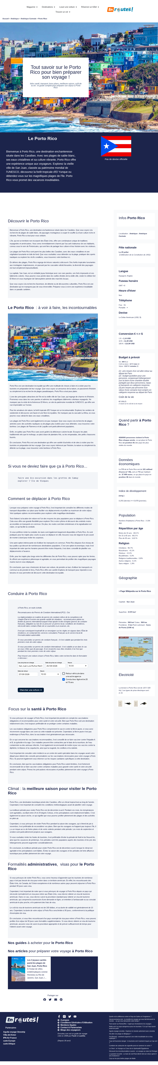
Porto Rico (42, 19)
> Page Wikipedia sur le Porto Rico (135, 591)
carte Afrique (9, 1044)
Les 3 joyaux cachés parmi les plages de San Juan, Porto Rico (37, 963)
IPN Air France (10, 1038)
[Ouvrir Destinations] (54, 7)
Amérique (15, 19)
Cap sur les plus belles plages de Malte (122, 1058)
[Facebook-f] (59, 1016)
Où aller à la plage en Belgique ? (120, 1034)
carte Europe (9, 1041)
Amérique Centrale (28, 19)
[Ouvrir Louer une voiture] (76, 7)
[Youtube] (75, 1016)
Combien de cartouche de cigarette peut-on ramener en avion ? (130, 1046)
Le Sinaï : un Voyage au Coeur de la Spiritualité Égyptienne (129, 1048)
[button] (44, 999)
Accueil (5, 19)
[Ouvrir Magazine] (37, 7)
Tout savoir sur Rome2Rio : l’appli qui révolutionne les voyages (130, 1024)
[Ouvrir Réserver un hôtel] (98, 7)
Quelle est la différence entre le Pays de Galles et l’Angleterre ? (130, 1016)
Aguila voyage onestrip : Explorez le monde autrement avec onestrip (132, 1031)
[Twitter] (69, 1016)
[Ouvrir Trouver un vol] (70, 11)
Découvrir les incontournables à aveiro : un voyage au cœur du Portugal (133, 1051)
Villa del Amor (9, 1035)
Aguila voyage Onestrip (14, 1032)
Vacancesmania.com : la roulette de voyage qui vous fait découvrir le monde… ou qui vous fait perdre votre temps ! (132, 1020)
